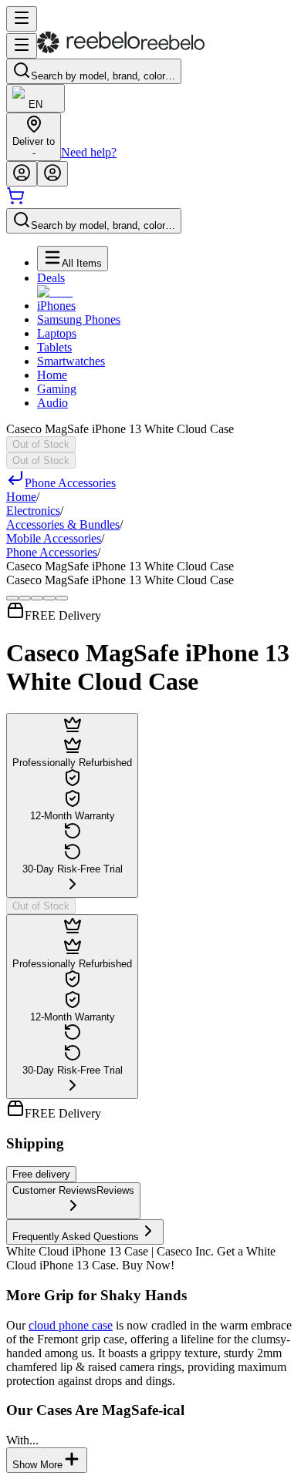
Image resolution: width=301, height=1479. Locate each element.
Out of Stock (40, 444)
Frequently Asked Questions (75, 1236)
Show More (37, 1465)
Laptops (56, 333)
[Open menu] (21, 19)
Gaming (56, 388)
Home (52, 375)
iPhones (56, 305)
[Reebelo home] (121, 49)
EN (35, 104)
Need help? (89, 152)
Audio (52, 402)
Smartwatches (71, 361)
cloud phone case (71, 1325)
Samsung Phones (78, 319)
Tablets (54, 347)
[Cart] (15, 200)
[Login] (21, 174)
